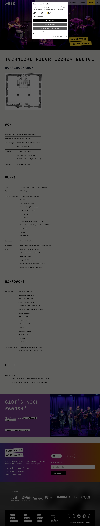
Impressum (56, 36)
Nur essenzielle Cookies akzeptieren (50, 28)
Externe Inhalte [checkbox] (39, 16)
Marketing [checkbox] (52, 13)
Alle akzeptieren (50, 20)
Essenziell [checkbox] (37, 13)
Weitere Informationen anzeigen (50, 31)
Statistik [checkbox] (45, 13)
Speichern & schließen (50, 24)
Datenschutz (63, 36)
